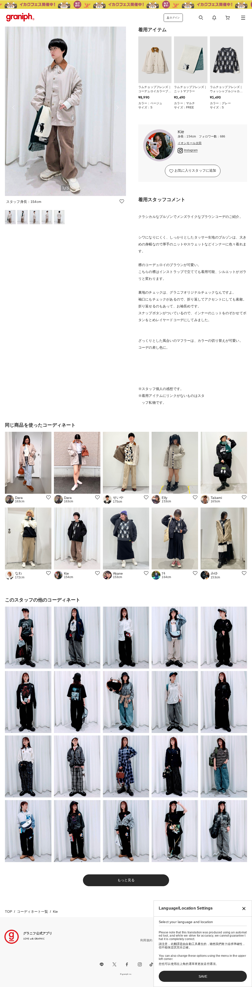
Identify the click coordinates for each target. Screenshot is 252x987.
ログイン (175, 17)
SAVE (203, 976)
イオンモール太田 (190, 143)
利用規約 (146, 940)
